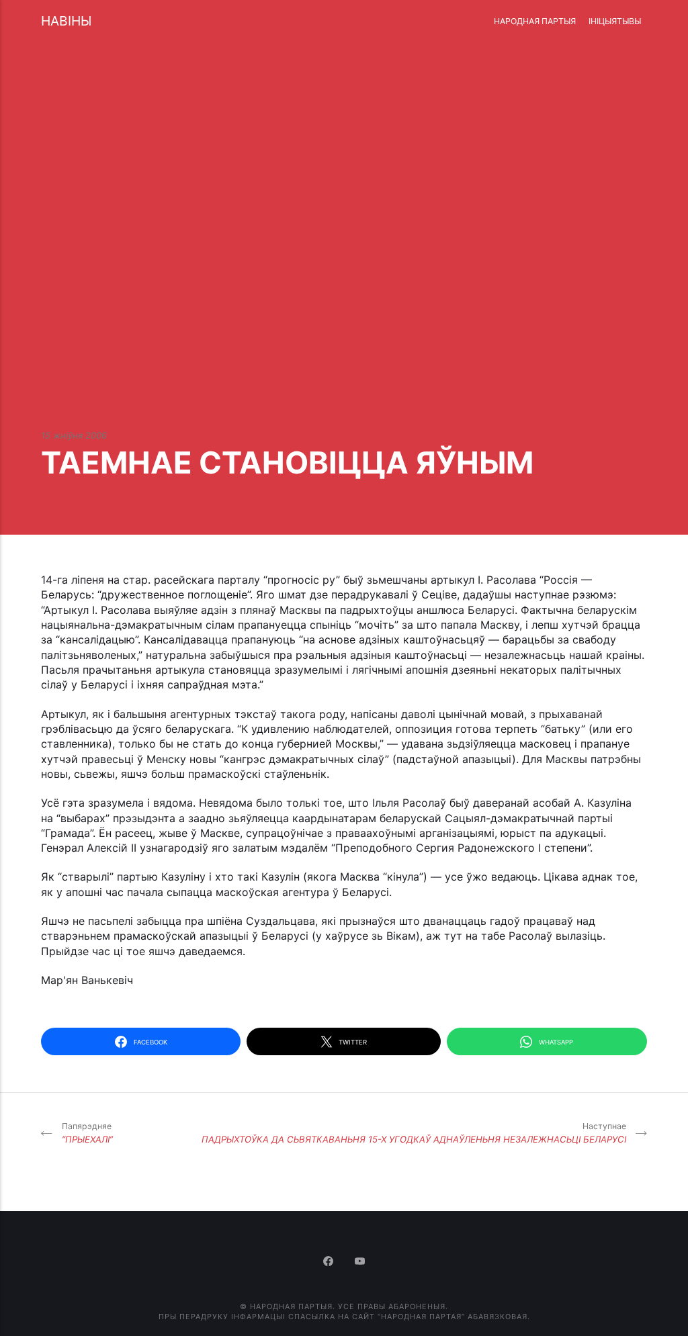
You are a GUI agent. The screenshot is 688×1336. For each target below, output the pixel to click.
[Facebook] (329, 1262)
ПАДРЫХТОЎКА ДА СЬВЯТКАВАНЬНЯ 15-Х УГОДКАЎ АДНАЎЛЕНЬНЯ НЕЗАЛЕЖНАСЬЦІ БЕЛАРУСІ (414, 1133)
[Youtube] (360, 1262)
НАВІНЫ (66, 21)
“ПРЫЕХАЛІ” (87, 1133)
